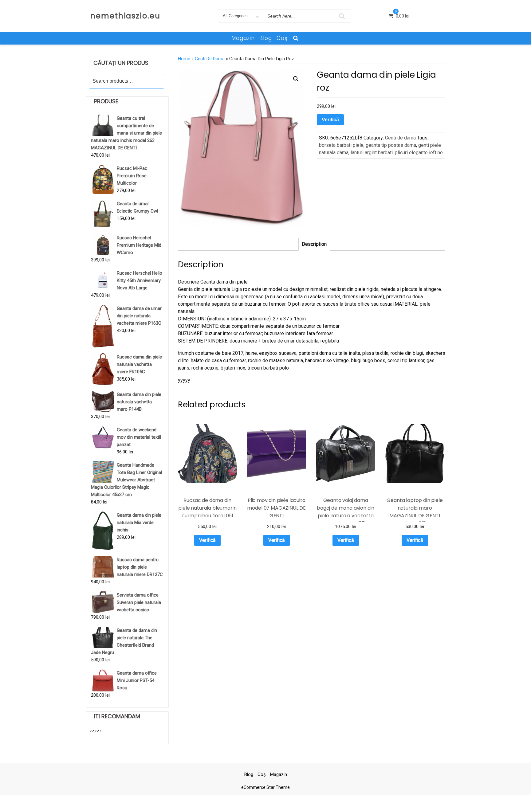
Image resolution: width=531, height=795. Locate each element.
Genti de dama (210, 58)
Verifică (330, 119)
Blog (265, 38)
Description (314, 244)
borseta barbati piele (341, 145)
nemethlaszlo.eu (125, 16)
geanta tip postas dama (391, 145)
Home (184, 58)
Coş (282, 38)
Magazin (243, 38)
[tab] (314, 244)
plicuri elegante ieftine (419, 152)
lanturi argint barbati (372, 152)
